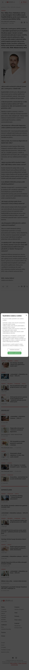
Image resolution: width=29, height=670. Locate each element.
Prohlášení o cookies (18, 345)
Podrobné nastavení (14, 349)
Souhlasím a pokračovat (15, 353)
